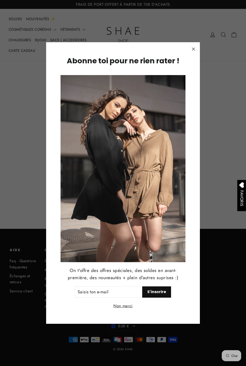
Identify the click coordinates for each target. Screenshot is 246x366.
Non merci (123, 306)
